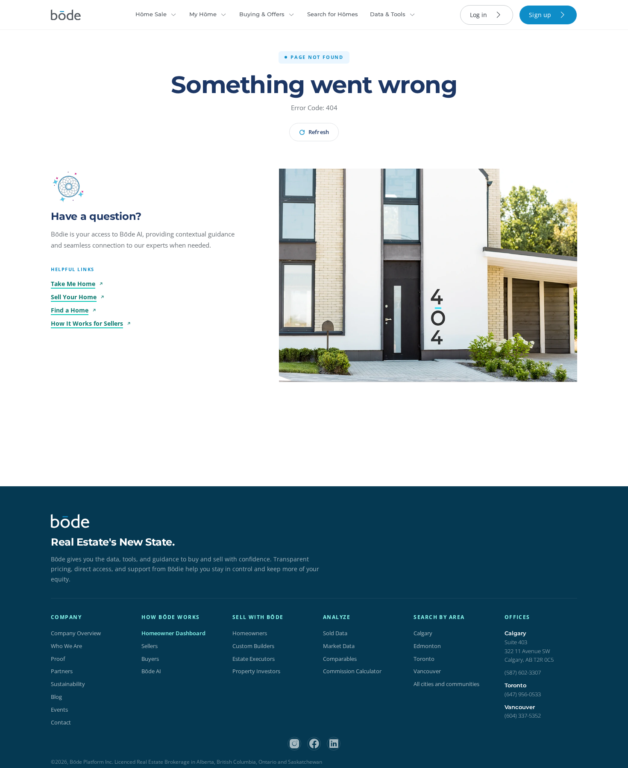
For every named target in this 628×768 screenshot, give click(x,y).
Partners (62, 671)
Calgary (423, 633)
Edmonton (427, 646)
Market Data (339, 646)
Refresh (318, 132)
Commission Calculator (352, 671)
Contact (61, 722)
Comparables (340, 659)
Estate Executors (253, 659)
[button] (69, 186)
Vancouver (427, 671)
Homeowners (249, 633)
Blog (56, 697)
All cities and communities (446, 684)
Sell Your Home (74, 297)
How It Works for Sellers (87, 323)
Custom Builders (253, 646)
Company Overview (76, 633)
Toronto (424, 659)
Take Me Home (73, 284)
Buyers (150, 659)
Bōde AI (151, 671)
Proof (58, 659)
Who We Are (66, 646)
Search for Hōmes (332, 14)
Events (59, 709)
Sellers (149, 646)
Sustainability (68, 684)
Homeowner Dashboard (173, 633)
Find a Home (69, 310)
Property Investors (256, 671)
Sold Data (335, 633)
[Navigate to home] (66, 14)
